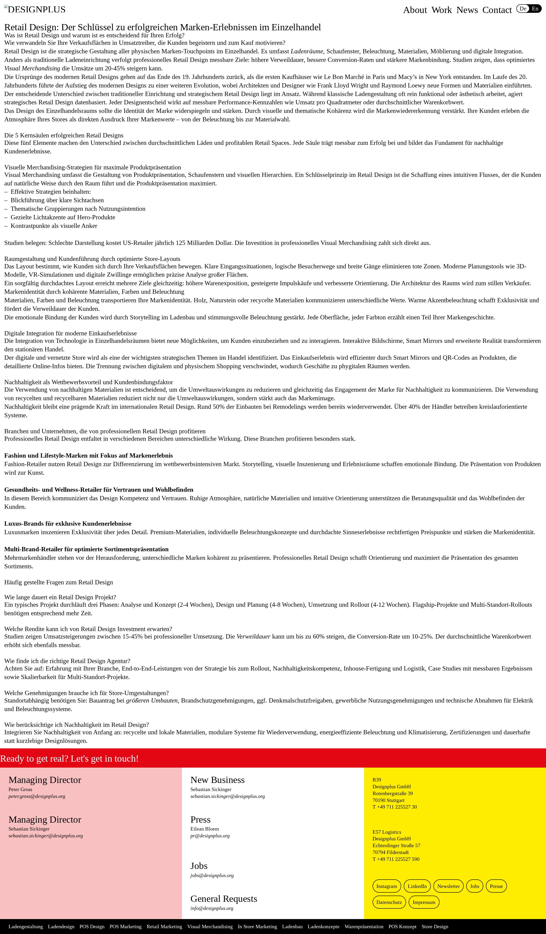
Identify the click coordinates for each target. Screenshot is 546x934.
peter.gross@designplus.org (37, 796)
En (535, 8)
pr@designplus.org (210, 835)
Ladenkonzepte (324, 926)
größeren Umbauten (152, 700)
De (523, 8)
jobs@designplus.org (212, 875)
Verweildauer (253, 636)
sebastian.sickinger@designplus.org (46, 835)
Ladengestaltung (26, 926)
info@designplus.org (211, 908)
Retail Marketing (164, 926)
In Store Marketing (257, 926)
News (467, 9)
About (415, 9)
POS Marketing (126, 926)
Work (441, 9)
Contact (497, 9)
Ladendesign (61, 926)
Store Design (435, 926)
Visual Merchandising (32, 68)
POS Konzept (403, 926)
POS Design (92, 926)
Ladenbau (292, 926)
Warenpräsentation (364, 926)
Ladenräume (307, 51)
